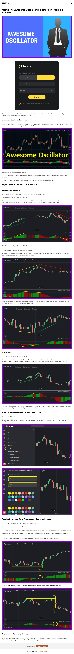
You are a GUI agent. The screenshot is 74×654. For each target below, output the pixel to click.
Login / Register (42, 646)
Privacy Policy (43, 651)
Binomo (5, 3)
